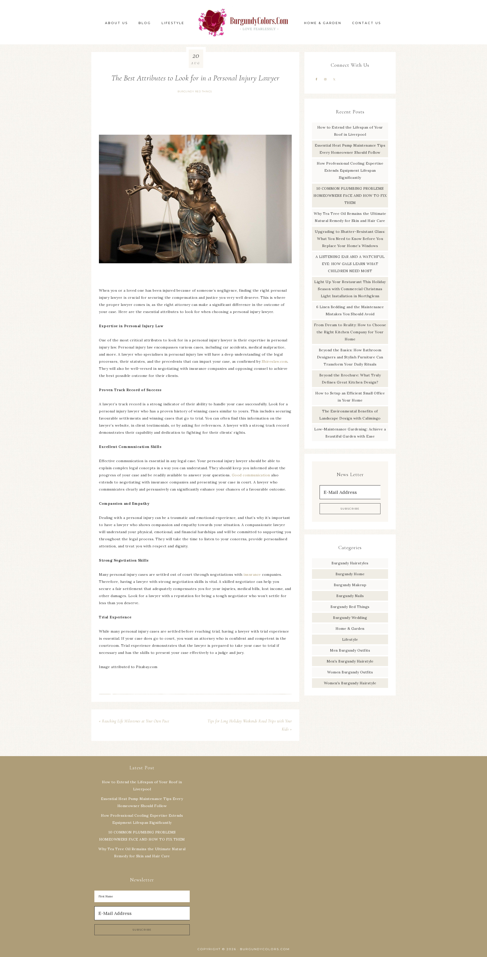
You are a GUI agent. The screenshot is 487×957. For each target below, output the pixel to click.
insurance (252, 574)
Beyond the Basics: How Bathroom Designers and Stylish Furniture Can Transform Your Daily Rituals (350, 357)
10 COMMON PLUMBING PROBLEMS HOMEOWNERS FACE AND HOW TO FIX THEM (350, 195)
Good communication (251, 475)
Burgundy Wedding (350, 617)
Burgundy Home (350, 574)
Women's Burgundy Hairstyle (350, 683)
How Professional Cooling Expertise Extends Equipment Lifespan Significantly (350, 170)
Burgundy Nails (350, 596)
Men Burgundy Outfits (350, 650)
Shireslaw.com (275, 361)
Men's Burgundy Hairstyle (350, 661)
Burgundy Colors (243, 22)
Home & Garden (350, 628)
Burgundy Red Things (195, 91)
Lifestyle (350, 639)
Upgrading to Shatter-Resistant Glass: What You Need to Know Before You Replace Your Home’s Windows (350, 238)
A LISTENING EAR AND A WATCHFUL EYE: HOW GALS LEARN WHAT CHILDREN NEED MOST (350, 263)
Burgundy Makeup (350, 585)
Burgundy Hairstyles (350, 563)
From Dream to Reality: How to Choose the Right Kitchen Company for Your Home (350, 332)
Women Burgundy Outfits (350, 672)
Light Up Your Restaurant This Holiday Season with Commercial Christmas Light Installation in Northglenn (350, 289)
